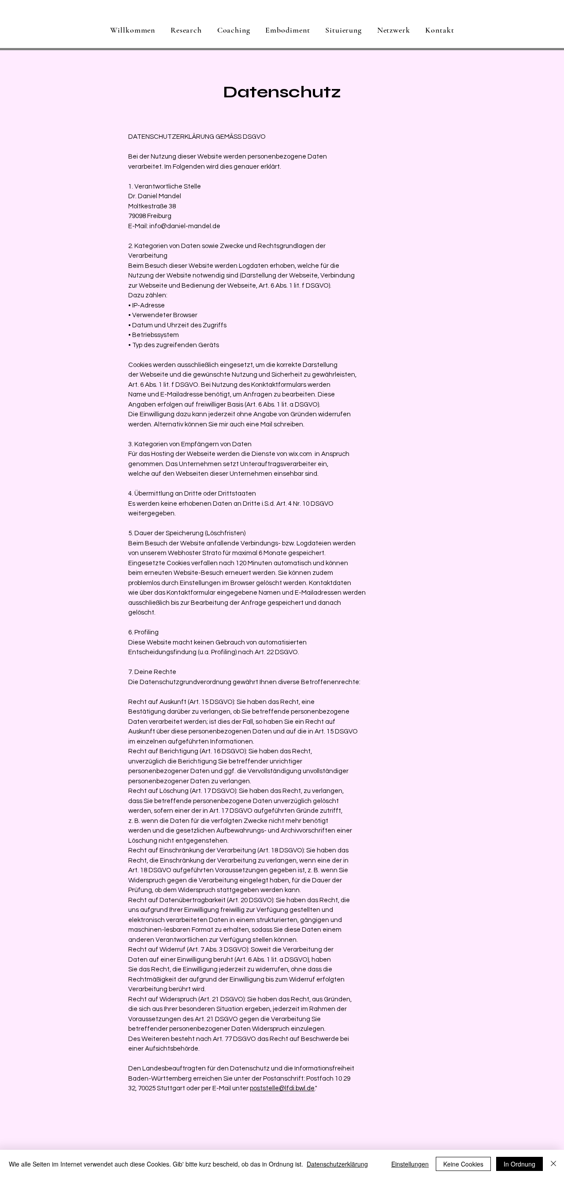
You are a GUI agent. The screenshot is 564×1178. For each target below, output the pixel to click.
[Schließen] (553, 1164)
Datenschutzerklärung (337, 1163)
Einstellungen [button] (410, 1163)
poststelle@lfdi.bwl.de (282, 1088)
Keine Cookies (463, 1163)
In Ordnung (519, 1163)
